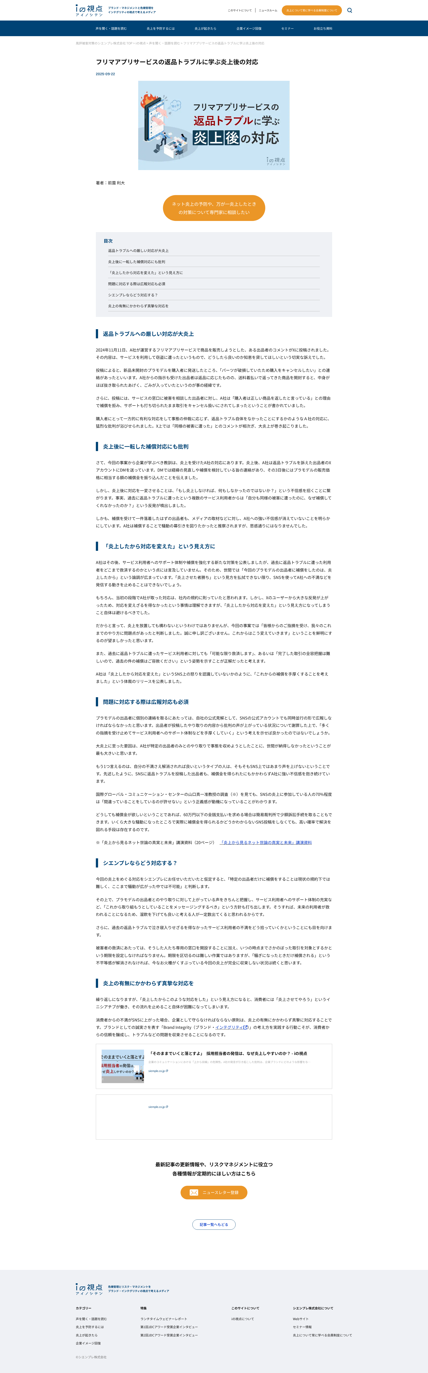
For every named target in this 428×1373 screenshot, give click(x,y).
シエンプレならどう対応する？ (133, 294)
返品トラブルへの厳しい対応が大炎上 (138, 250)
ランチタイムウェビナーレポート (163, 1319)
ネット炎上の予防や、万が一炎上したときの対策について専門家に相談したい (214, 208)
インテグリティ (229, 1027)
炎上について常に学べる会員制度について (311, 10)
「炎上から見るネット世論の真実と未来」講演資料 (266, 842)
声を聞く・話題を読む (111, 28)
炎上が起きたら (205, 28)
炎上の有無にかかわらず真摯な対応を (138, 305)
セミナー (287, 28)
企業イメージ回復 (249, 28)
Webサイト (301, 1319)
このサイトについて (240, 10)
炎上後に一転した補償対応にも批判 (136, 261)
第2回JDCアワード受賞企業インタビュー (169, 1335)
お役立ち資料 (323, 28)
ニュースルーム (268, 10)
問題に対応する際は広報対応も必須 (136, 283)
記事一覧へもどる (214, 1224)
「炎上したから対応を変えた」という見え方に (145, 272)
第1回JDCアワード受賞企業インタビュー (169, 1327)
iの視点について (242, 1319)
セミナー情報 (302, 1327)
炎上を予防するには (161, 28)
